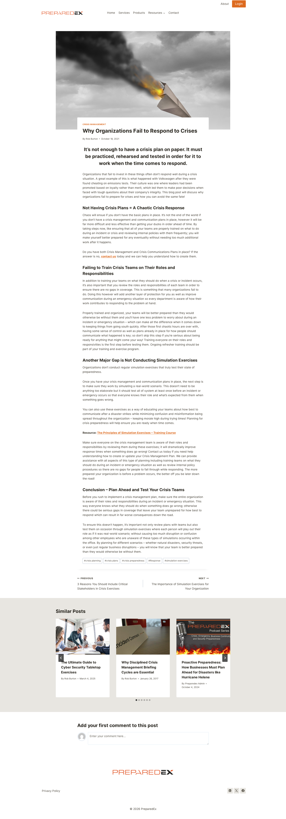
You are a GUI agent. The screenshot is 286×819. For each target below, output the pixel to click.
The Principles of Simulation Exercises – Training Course (136, 432)
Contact (173, 12)
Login (239, 3)
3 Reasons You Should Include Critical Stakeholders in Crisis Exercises (102, 583)
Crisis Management (94, 124)
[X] (236, 791)
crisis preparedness (133, 560)
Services (124, 12)
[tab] (136, 700)
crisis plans (111, 560)
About (225, 3)
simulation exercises (176, 560)
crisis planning (92, 560)
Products (139, 12)
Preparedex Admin (195, 683)
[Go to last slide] (61, 658)
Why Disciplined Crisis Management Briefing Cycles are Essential (139, 667)
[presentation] (83, 636)
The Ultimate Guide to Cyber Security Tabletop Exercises (81, 667)
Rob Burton (92, 138)
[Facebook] (243, 791)
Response (154, 560)
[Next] (225, 658)
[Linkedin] (230, 791)
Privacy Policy (51, 791)
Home (111, 12)
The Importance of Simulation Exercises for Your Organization (180, 583)
